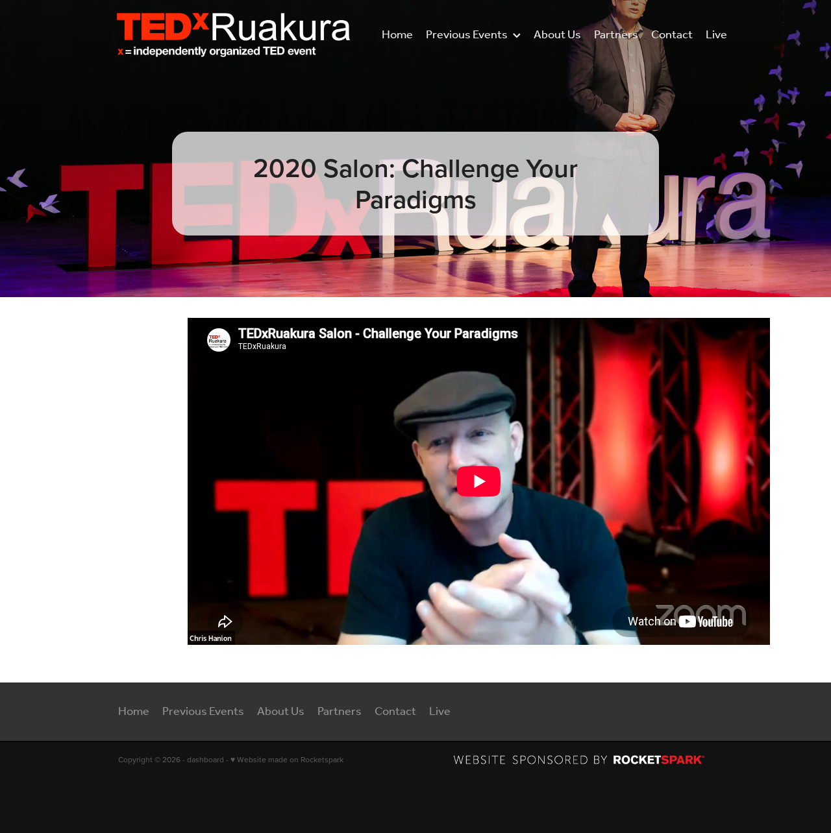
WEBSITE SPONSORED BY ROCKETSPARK (583, 759)
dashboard (205, 759)
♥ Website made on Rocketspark (286, 759)
